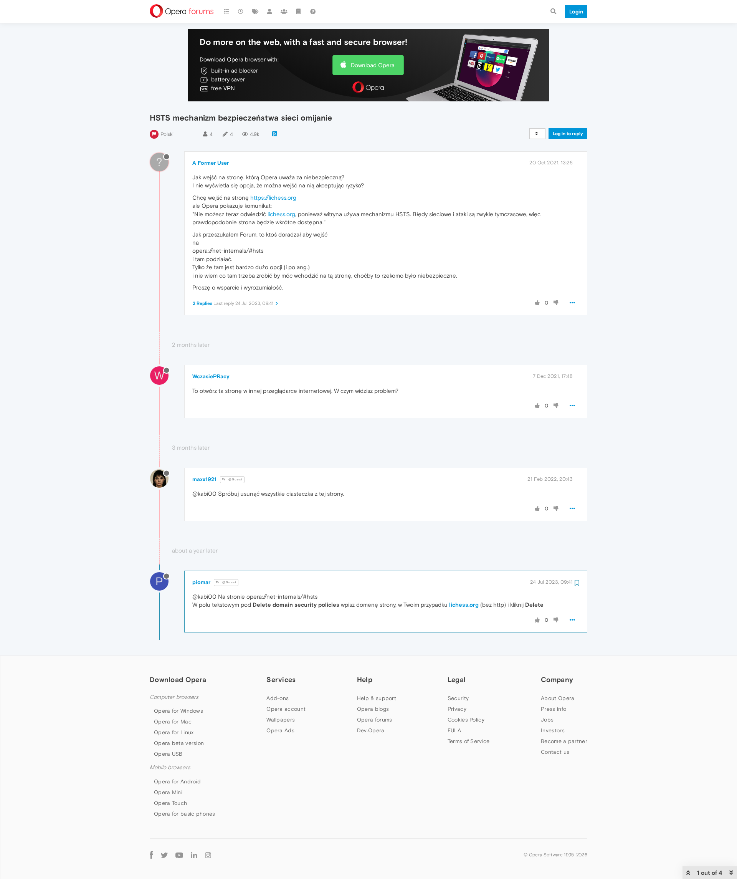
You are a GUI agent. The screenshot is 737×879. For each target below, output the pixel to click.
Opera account (286, 709)
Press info (553, 709)
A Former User (210, 163)
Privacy (457, 709)
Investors (553, 730)
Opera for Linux (174, 732)
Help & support (376, 698)
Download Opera (373, 65)
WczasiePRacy (211, 376)
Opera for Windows (178, 711)
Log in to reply (568, 133)
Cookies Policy (466, 720)
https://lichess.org (273, 197)
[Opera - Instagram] (208, 855)
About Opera (557, 698)
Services (281, 679)
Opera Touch (170, 803)
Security (458, 698)
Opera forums (374, 720)
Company (557, 679)
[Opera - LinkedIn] (194, 855)
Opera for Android (177, 781)
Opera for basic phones (184, 814)
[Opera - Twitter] (164, 855)
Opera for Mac (173, 721)
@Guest (235, 479)
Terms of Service (469, 741)
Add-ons (277, 698)
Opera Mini (168, 792)
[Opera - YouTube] (179, 855)
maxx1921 (204, 479)
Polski (167, 134)
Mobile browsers (170, 767)
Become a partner (564, 741)
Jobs (547, 720)
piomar (201, 582)
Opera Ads (280, 730)
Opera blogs (373, 709)
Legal (457, 679)
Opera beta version (179, 743)
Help (364, 679)
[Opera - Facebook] (151, 855)
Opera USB (168, 754)
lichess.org (281, 214)
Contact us (555, 752)
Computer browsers (174, 697)
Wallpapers (280, 720)
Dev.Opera (371, 730)
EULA (454, 730)
